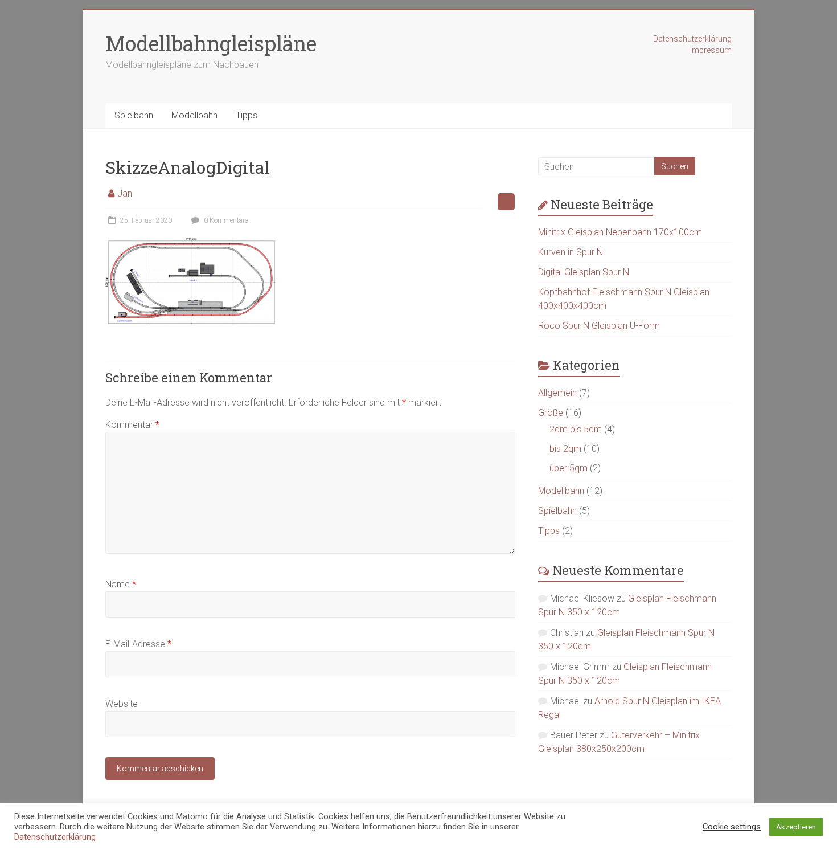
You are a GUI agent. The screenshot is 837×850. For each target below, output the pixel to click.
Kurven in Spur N (570, 252)
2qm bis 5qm (575, 429)
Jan (124, 193)
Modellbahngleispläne (211, 43)
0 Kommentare (225, 220)
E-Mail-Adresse (138, 644)
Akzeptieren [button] (796, 827)
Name (120, 584)
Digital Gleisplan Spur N (583, 272)
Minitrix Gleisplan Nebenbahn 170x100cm (620, 232)
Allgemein (557, 392)
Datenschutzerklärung (692, 38)
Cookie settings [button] (732, 827)
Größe (550, 412)
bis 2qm (565, 448)
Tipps (246, 115)
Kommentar (132, 424)
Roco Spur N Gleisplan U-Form (599, 325)
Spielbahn (133, 115)
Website (121, 703)
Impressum (711, 50)
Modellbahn (194, 115)
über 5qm (568, 468)
